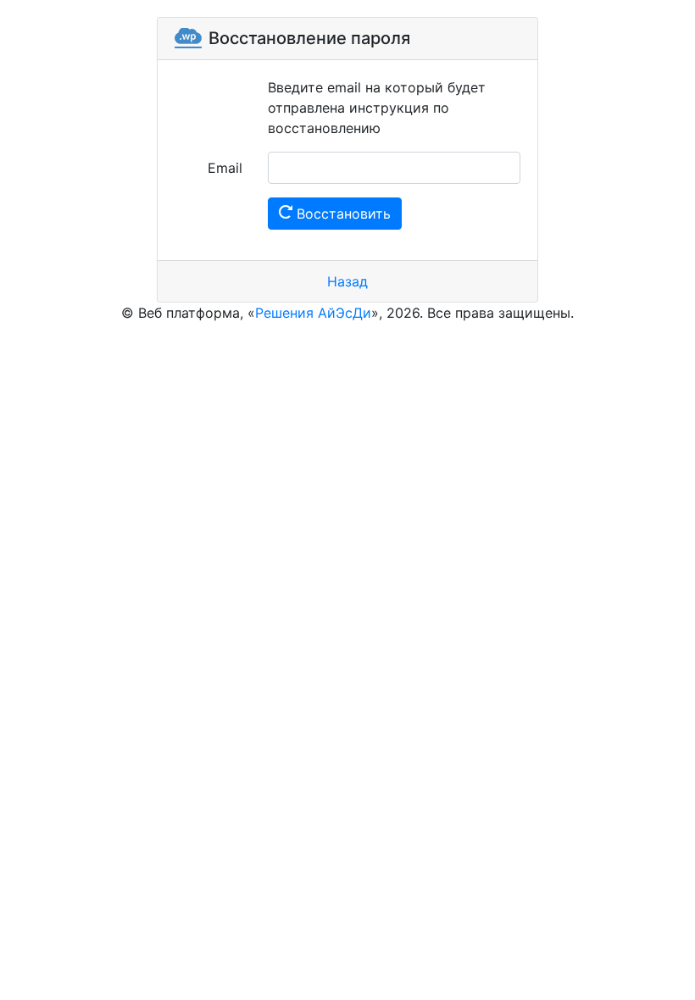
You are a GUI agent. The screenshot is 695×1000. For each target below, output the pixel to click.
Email (225, 167)
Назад (347, 281)
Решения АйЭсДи (313, 312)
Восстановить (341, 213)
